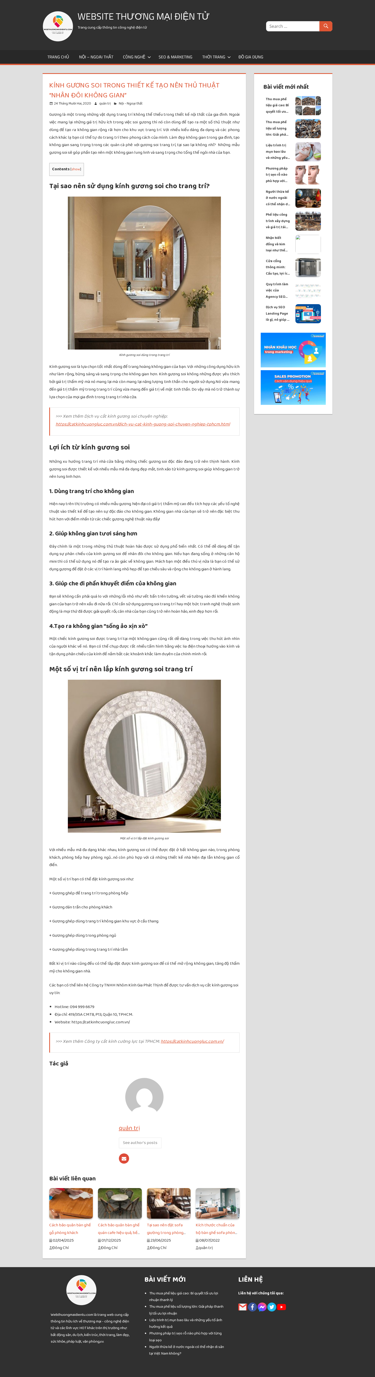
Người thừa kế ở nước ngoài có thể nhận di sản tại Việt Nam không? (277, 198)
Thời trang (213, 57)
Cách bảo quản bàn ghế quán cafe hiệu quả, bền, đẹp (119, 1233)
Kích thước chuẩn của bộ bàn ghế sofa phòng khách (216, 1233)
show (75, 169)
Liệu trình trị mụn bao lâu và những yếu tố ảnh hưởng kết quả (277, 152)
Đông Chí (60, 1247)
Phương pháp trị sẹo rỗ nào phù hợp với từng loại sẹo (277, 175)
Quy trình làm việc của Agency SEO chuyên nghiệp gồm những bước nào (277, 290)
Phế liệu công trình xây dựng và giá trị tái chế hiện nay (278, 221)
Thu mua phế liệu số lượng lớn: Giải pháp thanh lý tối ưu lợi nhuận (278, 128)
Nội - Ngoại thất (131, 103)
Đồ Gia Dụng (251, 57)
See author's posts (140, 1142)
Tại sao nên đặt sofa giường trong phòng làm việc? (165, 1233)
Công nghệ (134, 57)
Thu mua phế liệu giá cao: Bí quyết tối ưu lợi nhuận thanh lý (277, 105)
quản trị (105, 103)
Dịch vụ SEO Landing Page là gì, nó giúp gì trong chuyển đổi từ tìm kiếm (278, 313)
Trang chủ (58, 57)
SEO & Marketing (175, 57)
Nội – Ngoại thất (96, 57)
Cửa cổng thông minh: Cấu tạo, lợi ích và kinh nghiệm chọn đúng (278, 267)
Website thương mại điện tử (144, 16)
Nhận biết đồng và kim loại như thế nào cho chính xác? (277, 244)
